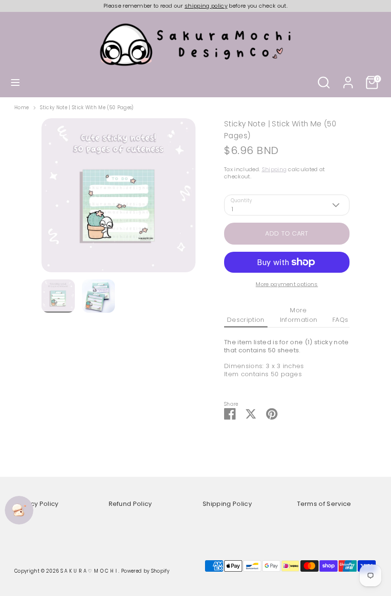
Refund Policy (130, 503)
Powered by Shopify (145, 571)
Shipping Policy (227, 503)
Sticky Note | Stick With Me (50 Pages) (87, 108)
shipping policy (206, 6)
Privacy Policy (36, 503)
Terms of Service (324, 503)
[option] (118, 198)
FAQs (340, 319)
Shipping (274, 169)
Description (246, 319)
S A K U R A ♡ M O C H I (90, 571)
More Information (299, 315)
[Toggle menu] (15, 82)
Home (21, 108)
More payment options (287, 284)
